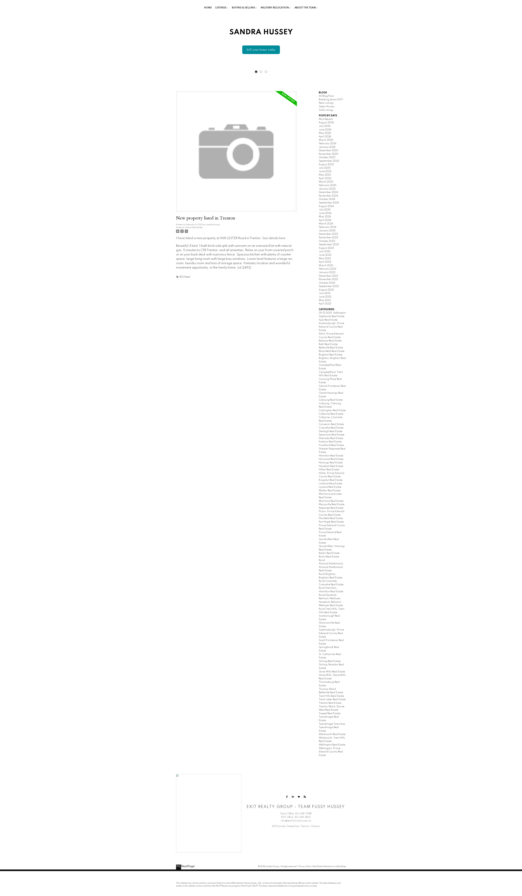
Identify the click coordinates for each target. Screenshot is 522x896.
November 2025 (328, 154)
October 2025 (327, 157)
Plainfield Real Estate (331, 518)
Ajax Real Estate (328, 320)
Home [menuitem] (208, 8)
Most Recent (326, 119)
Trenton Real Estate (194, 227)
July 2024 (324, 209)
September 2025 (329, 161)
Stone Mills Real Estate (332, 672)
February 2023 (327, 269)
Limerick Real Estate (330, 483)
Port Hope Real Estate (331, 522)
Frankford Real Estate (331, 445)
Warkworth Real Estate (332, 734)
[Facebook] (287, 797)
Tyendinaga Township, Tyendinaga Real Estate (332, 727)
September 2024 (329, 203)
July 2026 (324, 126)
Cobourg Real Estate (331, 400)
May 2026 (325, 133)
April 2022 (325, 304)
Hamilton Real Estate (331, 456)
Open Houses (327, 106)
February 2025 (327, 185)
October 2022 (327, 283)
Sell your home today (261, 50)
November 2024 (328, 196)
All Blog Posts (326, 96)
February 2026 (327, 143)
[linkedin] (293, 797)
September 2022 (329, 286)
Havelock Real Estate (331, 466)
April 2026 (325, 136)
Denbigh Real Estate (330, 431)
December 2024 (328, 192)
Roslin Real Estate (329, 557)
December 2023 (328, 234)
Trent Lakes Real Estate (332, 699)
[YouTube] (299, 797)
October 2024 (327, 199)
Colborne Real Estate (331, 414)
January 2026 (327, 147)
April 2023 (325, 262)
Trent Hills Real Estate (331, 696)
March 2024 (326, 224)
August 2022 (326, 290)
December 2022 (328, 276)
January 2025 (327, 189)
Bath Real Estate (328, 344)
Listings (220, 8)
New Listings (326, 103)
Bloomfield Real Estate (331, 351)
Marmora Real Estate (331, 501)
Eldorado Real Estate (331, 438)
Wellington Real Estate (332, 745)
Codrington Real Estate (332, 410)
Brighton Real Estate (330, 355)
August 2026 (326, 122)
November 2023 (328, 237)
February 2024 (327, 227)
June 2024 (325, 213)
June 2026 (325, 129)
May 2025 (325, 175)
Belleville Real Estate (331, 347)
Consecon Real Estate (331, 424)
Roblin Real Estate (329, 553)
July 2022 (324, 293)
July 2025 (325, 168)
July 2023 (324, 251)
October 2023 (327, 241)
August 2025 (326, 164)
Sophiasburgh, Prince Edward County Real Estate (331, 633)
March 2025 (326, 182)
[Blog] (305, 797)
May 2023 (325, 258)
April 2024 (325, 220)
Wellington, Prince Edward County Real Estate (331, 752)
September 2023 (329, 244)
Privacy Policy (305, 866)
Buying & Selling (243, 8)
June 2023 (325, 255)
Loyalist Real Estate (330, 487)
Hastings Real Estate (331, 462)
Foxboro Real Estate (330, 442)
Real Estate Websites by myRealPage (329, 866)
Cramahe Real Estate (331, 428)
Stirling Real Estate (330, 661)
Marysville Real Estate (331, 504)
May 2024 (325, 216)
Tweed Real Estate (329, 713)
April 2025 (325, 178)
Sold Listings (326, 110)
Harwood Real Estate (331, 459)
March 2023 (326, 265)
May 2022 (325, 300)
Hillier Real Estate (329, 469)
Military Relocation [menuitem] (275, 8)
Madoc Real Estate (330, 490)
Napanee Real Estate (331, 508)
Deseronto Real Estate (331, 435)
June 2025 (325, 171)
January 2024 (327, 230)
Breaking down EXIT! (331, 99)
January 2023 (327, 272)
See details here (273, 238)
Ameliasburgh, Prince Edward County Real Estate (331, 327)
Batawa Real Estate (330, 341)
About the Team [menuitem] (305, 8)
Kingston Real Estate (331, 480)
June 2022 (325, 297)
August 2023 (326, 248)
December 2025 (328, 150)
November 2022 (328, 279)
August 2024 (326, 206)
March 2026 (326, 140)
